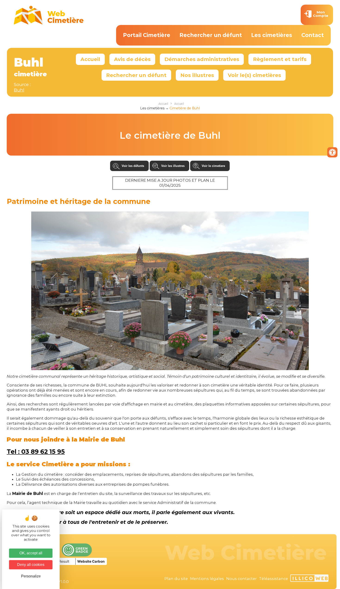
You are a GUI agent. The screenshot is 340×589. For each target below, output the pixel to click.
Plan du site (176, 578)
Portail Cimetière (146, 35)
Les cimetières (271, 35)
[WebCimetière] (49, 23)
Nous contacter (241, 578)
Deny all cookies (30, 565)
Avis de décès (132, 59)
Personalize (31, 576)
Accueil (90, 59)
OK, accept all (30, 553)
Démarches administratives (201, 59)
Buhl (19, 90)
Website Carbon (91, 561)
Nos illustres (197, 75)
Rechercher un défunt (210, 35)
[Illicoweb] (309, 578)
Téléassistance (273, 578)
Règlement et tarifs (279, 59)
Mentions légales (207, 578)
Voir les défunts (133, 166)
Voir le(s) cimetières (254, 75)
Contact (312, 35)
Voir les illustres (173, 166)
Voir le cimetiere (213, 166)
